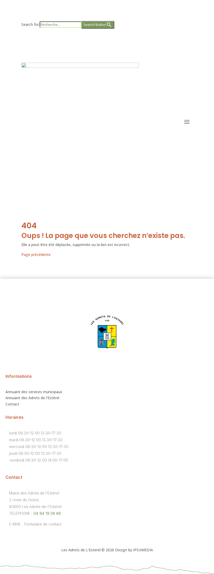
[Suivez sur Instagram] (112, 41)
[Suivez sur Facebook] (102, 41)
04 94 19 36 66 (47, 513)
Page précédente (36, 254)
